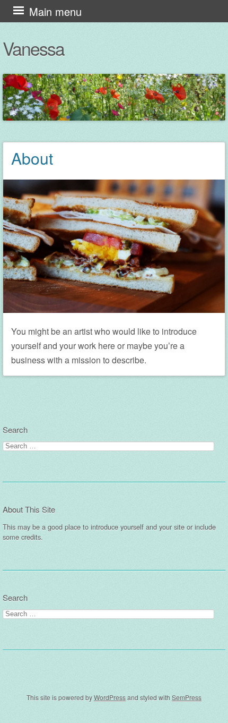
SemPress (186, 697)
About (32, 158)
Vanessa (33, 48)
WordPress (110, 697)
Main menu (55, 11)
